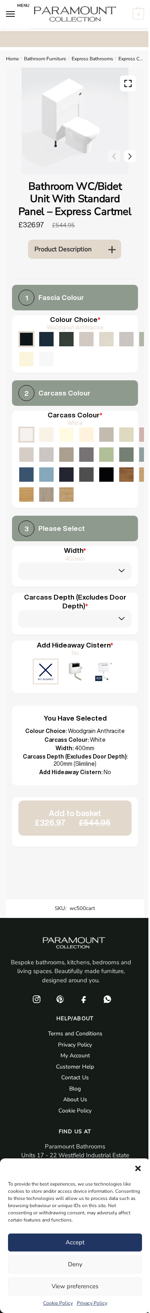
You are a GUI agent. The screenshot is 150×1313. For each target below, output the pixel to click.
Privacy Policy (92, 1303)
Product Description (63, 249)
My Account (75, 1055)
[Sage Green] (106, 455)
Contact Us (75, 1077)
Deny (75, 1264)
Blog (75, 1089)
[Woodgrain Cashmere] (86, 339)
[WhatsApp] (107, 999)
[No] (45, 672)
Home (12, 59)
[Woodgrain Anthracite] (26, 339)
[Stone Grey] (66, 455)
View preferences (75, 1286)
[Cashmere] (26, 455)
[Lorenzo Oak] (46, 495)
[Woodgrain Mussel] (106, 339)
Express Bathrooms (92, 59)
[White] (26, 435)
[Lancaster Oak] (26, 495)
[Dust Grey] (86, 455)
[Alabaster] (66, 435)
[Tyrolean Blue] (26, 475)
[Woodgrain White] (46, 359)
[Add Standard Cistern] (75, 672)
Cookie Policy (58, 1303)
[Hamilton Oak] (66, 495)
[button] (138, 1168)
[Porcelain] (46, 435)
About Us (75, 1099)
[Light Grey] (46, 455)
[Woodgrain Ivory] (26, 359)
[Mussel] (126, 435)
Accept (75, 1242)
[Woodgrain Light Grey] (126, 339)
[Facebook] (84, 999)
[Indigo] (66, 475)
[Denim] (46, 475)
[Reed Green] (126, 455)
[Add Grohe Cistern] (105, 672)
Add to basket (72, 818)
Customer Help (75, 1067)
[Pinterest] (60, 999)
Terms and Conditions (75, 1033)
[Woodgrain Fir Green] (66, 339)
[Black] (106, 475)
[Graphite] (86, 475)
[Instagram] (37, 999)
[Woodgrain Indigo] (46, 339)
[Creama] (86, 435)
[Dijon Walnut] (126, 475)
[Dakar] (106, 435)
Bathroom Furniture (45, 59)
